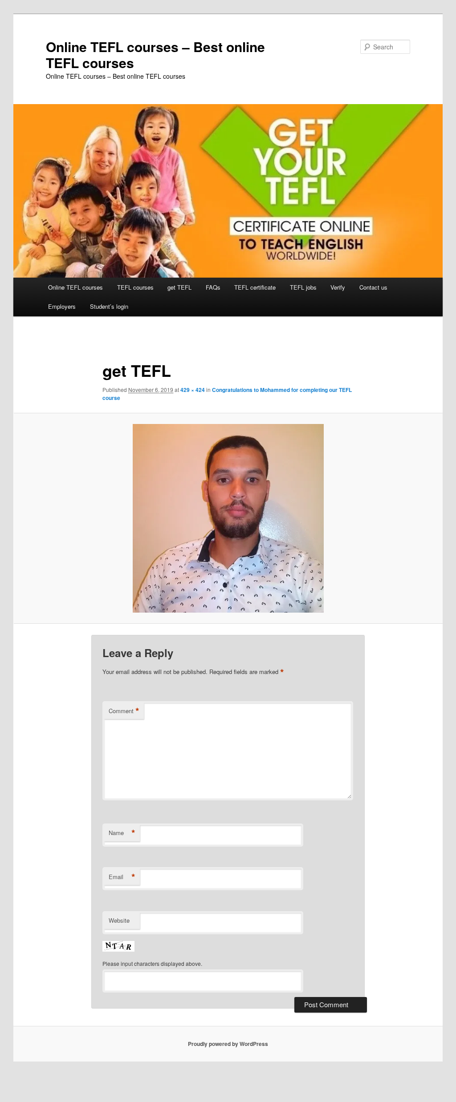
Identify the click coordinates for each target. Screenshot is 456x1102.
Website (119, 920)
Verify (337, 287)
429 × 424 (192, 390)
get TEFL (179, 287)
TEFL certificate (255, 287)
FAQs (213, 287)
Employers (62, 306)
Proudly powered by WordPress (228, 1044)
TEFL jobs (303, 287)
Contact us (373, 287)
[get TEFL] (228, 518)
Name (122, 833)
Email (122, 877)
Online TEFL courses (75, 287)
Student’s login (109, 306)
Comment (124, 711)
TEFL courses (135, 287)
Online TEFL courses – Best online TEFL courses (155, 54)
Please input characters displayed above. (152, 963)
